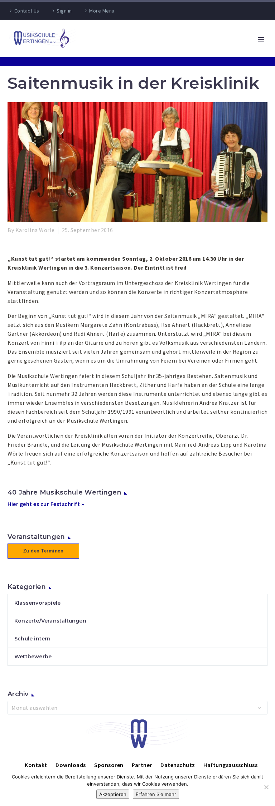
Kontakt (36, 764)
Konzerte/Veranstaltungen (50, 621)
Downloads (71, 764)
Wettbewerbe (33, 656)
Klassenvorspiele (37, 603)
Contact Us (26, 11)
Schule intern (32, 638)
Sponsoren (109, 764)
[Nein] (266, 787)
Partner (142, 764)
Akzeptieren (112, 794)
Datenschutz (177, 764)
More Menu (102, 11)
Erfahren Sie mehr (156, 794)
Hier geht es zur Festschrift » (46, 503)
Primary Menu (261, 39)
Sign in (64, 11)
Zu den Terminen (43, 551)
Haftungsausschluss (230, 764)
